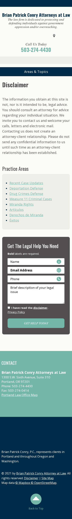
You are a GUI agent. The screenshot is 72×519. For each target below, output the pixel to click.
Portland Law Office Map (19, 395)
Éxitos (14, 220)
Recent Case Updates (26, 183)
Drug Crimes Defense (26, 193)
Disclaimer (31, 478)
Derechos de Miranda (26, 215)
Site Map (48, 478)
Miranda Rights (21, 204)
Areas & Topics (36, 71)
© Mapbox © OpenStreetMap (35, 483)
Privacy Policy (16, 312)
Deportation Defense (26, 188)
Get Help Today (36, 323)
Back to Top (36, 508)
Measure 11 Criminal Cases (30, 199)
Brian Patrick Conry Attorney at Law (41, 473)
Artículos (16, 209)
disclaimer (40, 308)
